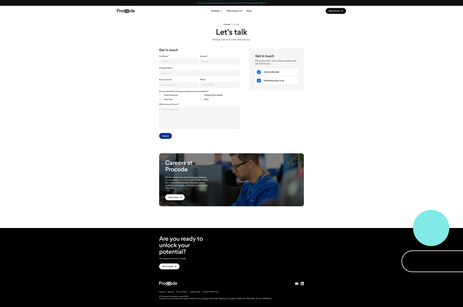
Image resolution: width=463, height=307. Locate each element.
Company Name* (166, 68)
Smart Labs (168, 99)
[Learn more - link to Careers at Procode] (231, 179)
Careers (162, 292)
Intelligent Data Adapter (213, 95)
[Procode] (168, 283)
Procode (227, 24)
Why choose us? (234, 11)
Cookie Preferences (210, 292)
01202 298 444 (271, 72)
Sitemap (171, 292)
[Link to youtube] (296, 283)
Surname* (204, 56)
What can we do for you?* (169, 104)
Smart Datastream (171, 95)
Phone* (203, 80)
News (249, 11)
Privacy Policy (181, 292)
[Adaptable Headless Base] (126, 11)
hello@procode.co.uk (274, 80)
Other (206, 99)
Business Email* (165, 80)
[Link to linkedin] (302, 283)
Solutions (215, 11)
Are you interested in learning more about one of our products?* (184, 91)
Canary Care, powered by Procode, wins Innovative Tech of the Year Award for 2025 (230, 3)
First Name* (163, 56)
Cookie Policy (195, 292)
